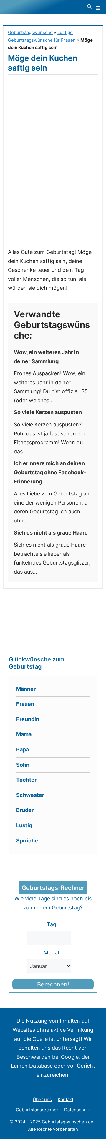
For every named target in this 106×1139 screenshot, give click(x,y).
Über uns (42, 1099)
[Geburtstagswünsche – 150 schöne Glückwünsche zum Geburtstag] (40, 7)
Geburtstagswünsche (30, 32)
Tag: (52, 924)
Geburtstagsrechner (37, 1110)
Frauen (25, 704)
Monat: (52, 952)
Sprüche (27, 841)
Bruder (25, 810)
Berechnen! (53, 984)
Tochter (26, 780)
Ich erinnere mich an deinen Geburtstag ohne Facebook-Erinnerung (50, 472)
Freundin (27, 719)
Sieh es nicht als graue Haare (51, 533)
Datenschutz (77, 1110)
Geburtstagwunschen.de (67, 1122)
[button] (89, 7)
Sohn (22, 765)
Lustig (24, 825)
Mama (24, 734)
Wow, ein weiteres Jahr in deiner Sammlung (46, 356)
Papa (22, 749)
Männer (26, 689)
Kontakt (65, 1099)
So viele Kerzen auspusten (48, 412)
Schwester (30, 795)
